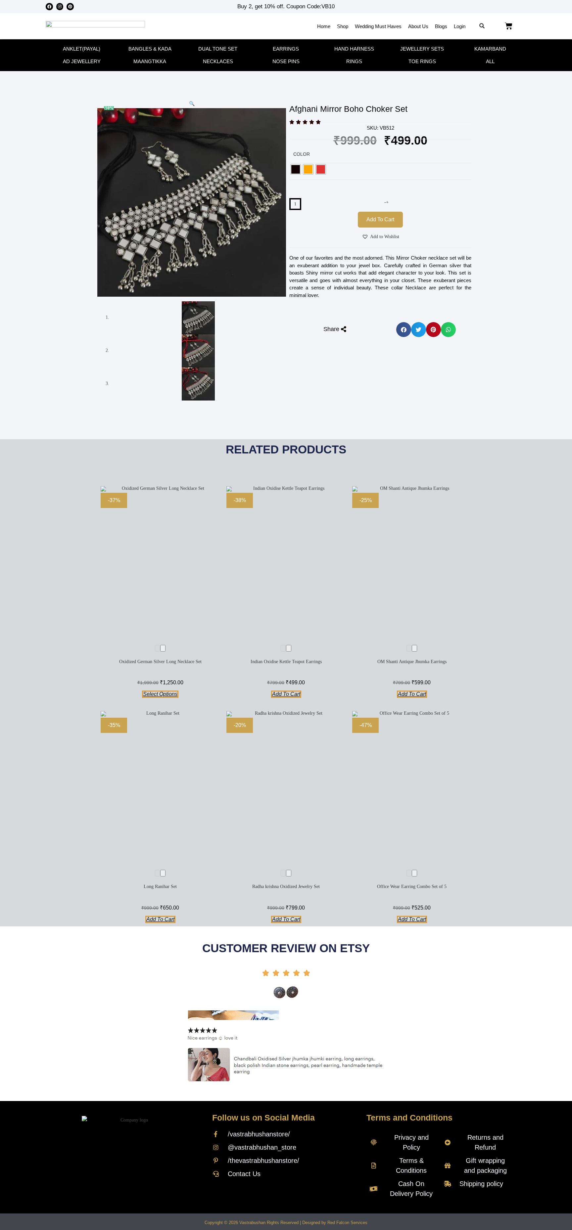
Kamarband (490, 49)
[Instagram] (60, 6)
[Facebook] (49, 6)
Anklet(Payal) (81, 49)
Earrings (286, 49)
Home (323, 26)
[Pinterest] (70, 6)
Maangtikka (149, 61)
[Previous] (157, 648)
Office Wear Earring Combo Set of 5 (412, 886)
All (490, 61)
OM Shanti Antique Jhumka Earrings (412, 661)
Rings (354, 61)
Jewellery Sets (422, 49)
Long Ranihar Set (160, 886)
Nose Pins (286, 61)
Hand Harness (354, 49)
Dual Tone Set (217, 49)
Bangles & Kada (149, 49)
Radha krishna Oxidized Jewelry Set (286, 886)
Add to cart (380, 219)
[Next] (163, 648)
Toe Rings (422, 61)
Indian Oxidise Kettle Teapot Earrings (286, 661)
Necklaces (218, 61)
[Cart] (508, 26)
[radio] (296, 169)
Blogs (441, 26)
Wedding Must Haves (378, 26)
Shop (342, 26)
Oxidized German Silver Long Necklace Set (160, 661)
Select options (160, 694)
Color (301, 154)
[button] (482, 26)
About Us (418, 26)
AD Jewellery (82, 61)
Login (459, 26)
